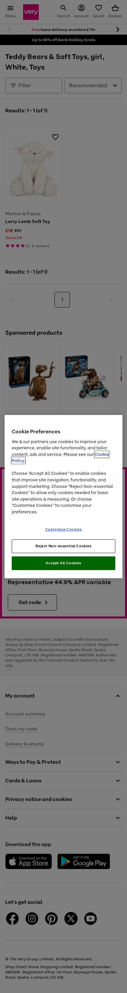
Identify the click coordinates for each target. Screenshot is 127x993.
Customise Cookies (63, 529)
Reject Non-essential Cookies (63, 546)
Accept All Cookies (63, 563)
